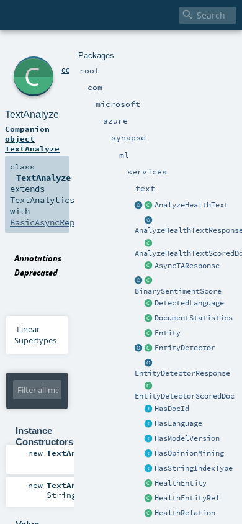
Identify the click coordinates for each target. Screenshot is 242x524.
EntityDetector (185, 347)
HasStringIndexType (194, 468)
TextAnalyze (32, 114)
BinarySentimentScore (178, 291)
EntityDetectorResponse (182, 373)
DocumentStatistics (194, 318)
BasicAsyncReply (47, 222)
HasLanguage (178, 423)
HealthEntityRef (187, 498)
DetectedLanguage (189, 303)
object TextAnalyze (32, 143)
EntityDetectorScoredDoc (185, 396)
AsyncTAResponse (187, 265)
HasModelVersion (187, 438)
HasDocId (172, 408)
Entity (168, 332)
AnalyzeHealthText (191, 205)
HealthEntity (181, 483)
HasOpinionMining (189, 453)
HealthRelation (185, 512)
